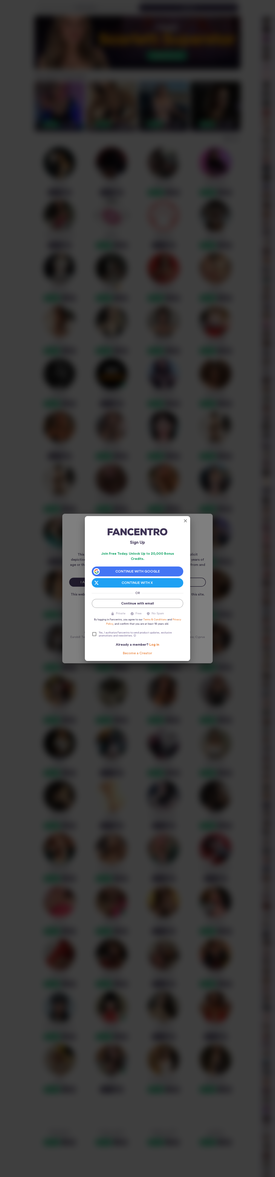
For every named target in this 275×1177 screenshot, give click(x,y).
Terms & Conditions (155, 619)
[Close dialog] (185, 521)
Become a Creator (137, 653)
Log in (154, 644)
